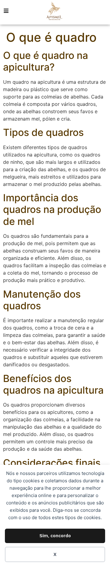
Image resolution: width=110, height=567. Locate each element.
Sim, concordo (55, 535)
